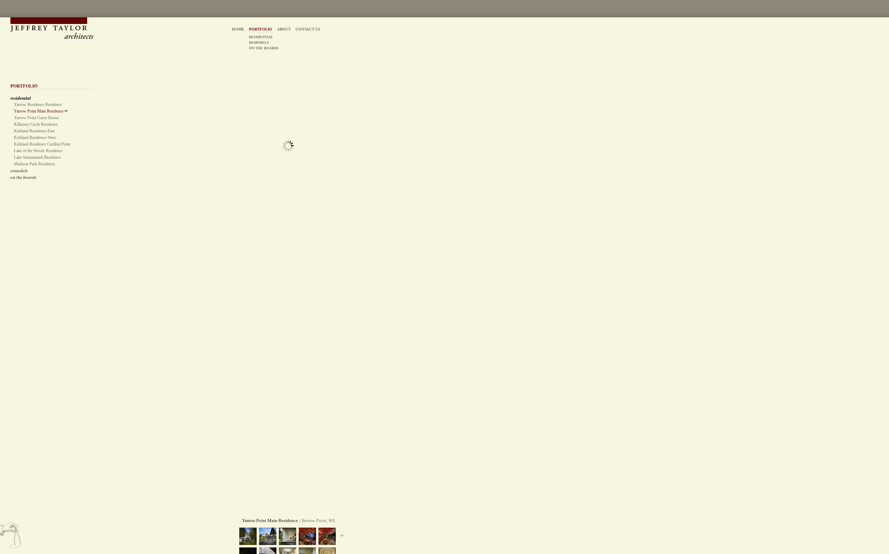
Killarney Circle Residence (36, 124)
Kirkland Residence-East (34, 131)
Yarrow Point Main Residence (39, 111)
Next (342, 535)
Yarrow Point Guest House (36, 117)
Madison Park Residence (34, 164)
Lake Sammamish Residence (37, 157)
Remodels (19, 170)
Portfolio (260, 29)
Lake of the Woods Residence (38, 150)
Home (238, 29)
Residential (261, 37)
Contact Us (308, 29)
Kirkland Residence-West (35, 137)
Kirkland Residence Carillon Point (42, 144)
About (284, 29)
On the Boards (23, 177)
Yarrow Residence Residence (38, 104)
